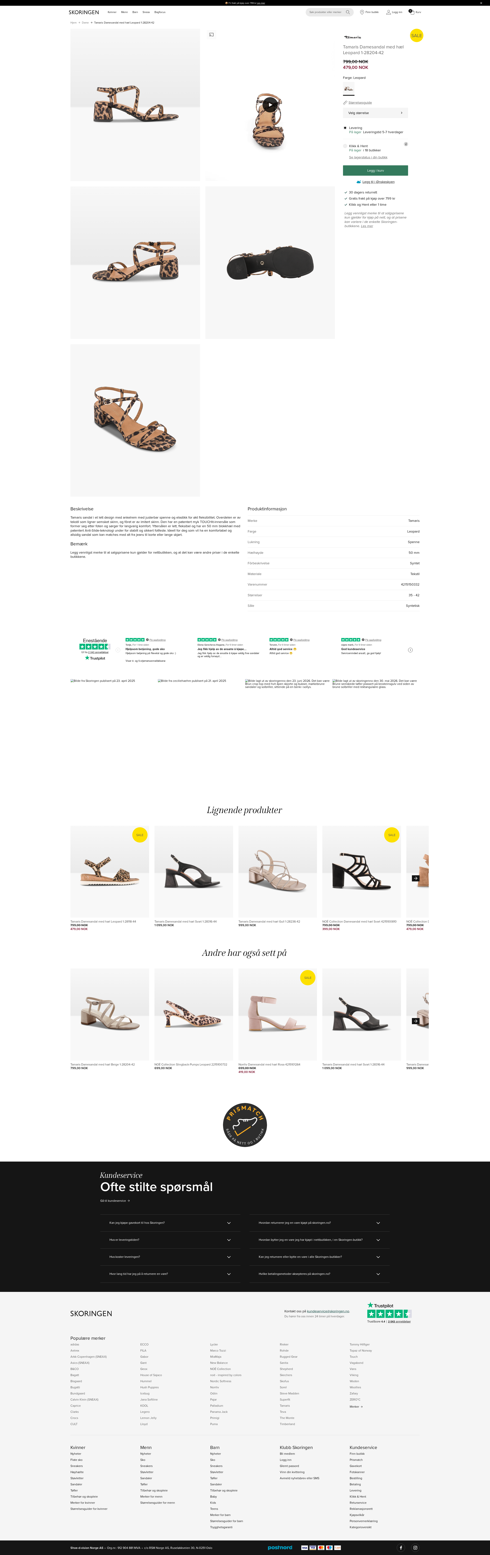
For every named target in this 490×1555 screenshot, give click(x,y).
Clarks (74, 1412)
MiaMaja (215, 1356)
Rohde (284, 1350)
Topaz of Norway (361, 1350)
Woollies (355, 1387)
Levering (355, 1490)
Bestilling (356, 1478)
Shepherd (286, 1369)
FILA (143, 1350)
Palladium (216, 1405)
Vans (353, 1369)
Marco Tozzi (218, 1350)
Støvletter (76, 1478)
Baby (213, 1496)
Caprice (75, 1405)
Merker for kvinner (82, 1502)
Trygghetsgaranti (221, 1527)
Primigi (214, 1418)
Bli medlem (287, 1453)
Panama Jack (219, 1412)
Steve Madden (289, 1393)
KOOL (144, 1405)
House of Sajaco (151, 1375)
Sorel (283, 1387)
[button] (114, 731)
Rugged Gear (288, 1356)
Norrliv (214, 1387)
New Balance (219, 1363)
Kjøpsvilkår (357, 1515)
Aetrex (74, 1350)
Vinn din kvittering (292, 1472)
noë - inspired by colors (225, 1375)
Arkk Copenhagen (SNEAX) (88, 1356)
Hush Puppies (149, 1387)
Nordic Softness (220, 1381)
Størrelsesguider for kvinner (88, 1509)
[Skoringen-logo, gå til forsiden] (84, 12)
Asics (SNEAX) (79, 1363)
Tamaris (285, 1405)
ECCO (144, 1344)
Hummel (146, 1381)
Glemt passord (289, 1466)
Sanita (284, 1363)
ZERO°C (355, 1399)
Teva (283, 1412)
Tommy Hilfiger (360, 1344)
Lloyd (144, 1424)
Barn (135, 12)
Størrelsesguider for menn (157, 1502)
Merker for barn (220, 1515)
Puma (214, 1424)
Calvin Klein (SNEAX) (84, 1399)
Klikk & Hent (358, 1496)
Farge (347, 77)
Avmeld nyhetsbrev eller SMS (299, 1478)
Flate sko (76, 1460)
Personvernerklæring (364, 1521)
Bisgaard (76, 1381)
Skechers (286, 1375)
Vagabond (356, 1363)
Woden (354, 1381)
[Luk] (481, 3)
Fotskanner (357, 1472)
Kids (213, 1502)
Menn (124, 12)
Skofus (284, 1381)
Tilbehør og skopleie (84, 1496)
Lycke (214, 1344)
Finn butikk (357, 1453)
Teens (214, 1509)
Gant (143, 1363)
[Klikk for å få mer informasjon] (406, 144)
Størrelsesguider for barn (226, 1521)
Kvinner (112, 12)
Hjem (73, 22)
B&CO (74, 1369)
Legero (145, 1412)
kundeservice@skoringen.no (328, 1311)
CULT (74, 1424)
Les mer (261, 3)
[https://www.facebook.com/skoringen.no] (401, 1548)
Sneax (146, 12)
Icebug (144, 1393)
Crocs (74, 1418)
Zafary (354, 1393)
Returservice (358, 1502)
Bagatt (74, 1375)
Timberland (287, 1424)
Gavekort (356, 1466)
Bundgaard (77, 1393)
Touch (354, 1356)
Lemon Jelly (148, 1418)
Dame (85, 22)
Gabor (144, 1356)
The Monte (287, 1418)
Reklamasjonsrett (361, 1509)
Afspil (270, 105)
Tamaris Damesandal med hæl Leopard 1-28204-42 (124, 22)
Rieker (284, 1344)
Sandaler (76, 1484)
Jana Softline (149, 1399)
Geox (143, 1369)
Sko (142, 1460)
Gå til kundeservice (113, 1200)
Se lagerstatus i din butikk (368, 157)
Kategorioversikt (361, 1527)
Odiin (213, 1393)
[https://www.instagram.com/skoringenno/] (415, 1548)
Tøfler (74, 1490)
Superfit (285, 1399)
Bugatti (75, 1387)
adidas (74, 1344)
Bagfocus (160, 12)
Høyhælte (77, 1472)
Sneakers (76, 1466)
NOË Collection (220, 1369)
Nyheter (75, 1453)
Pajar (213, 1399)
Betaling (355, 1484)
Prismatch (356, 1460)
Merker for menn (151, 1496)
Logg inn (286, 1460)
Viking (354, 1375)
